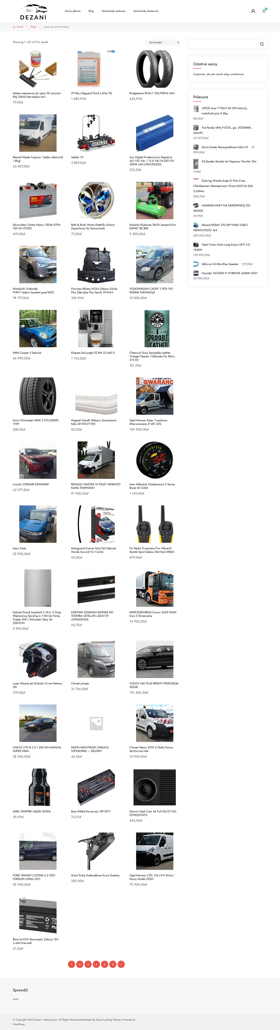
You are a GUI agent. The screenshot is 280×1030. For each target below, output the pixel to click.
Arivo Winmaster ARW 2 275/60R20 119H (35, 422)
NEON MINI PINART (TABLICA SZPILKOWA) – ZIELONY (90, 749)
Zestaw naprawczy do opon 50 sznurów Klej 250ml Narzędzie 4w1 (37, 95)
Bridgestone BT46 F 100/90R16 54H (152, 93)
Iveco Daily (19, 548)
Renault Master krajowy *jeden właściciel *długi (38, 159)
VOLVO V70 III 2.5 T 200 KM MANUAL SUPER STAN (37, 749)
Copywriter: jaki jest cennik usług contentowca (218, 74)
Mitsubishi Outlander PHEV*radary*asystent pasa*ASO (33, 290)
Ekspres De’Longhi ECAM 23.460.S (93, 353)
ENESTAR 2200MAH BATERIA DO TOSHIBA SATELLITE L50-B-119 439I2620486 (92, 616)
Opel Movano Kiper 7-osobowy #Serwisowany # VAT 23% (148, 422)
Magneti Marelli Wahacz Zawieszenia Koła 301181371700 (94, 422)
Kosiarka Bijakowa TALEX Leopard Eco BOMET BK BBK (152, 226)
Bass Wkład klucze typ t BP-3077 (91, 811)
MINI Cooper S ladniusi (27, 353)
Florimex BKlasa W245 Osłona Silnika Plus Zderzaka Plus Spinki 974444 (94, 290)
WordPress (18, 1024)
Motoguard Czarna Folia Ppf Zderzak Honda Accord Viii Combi (93, 550)
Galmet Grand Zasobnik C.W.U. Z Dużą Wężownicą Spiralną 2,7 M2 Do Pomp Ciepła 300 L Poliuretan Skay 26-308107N (37, 617)
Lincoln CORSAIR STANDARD (31, 484)
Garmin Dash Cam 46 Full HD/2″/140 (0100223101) (152, 813)
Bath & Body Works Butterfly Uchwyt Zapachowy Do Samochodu (93, 226)
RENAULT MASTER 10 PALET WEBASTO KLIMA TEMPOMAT (95, 486)
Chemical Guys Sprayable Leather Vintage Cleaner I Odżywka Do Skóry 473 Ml (152, 356)
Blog (91, 11)
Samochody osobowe (113, 11)
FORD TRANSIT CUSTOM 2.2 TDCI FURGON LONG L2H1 (34, 877)
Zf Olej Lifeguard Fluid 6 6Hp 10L (91, 93)
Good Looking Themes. (109, 1020)
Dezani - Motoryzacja (45, 1020)
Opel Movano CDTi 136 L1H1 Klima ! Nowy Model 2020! (151, 877)
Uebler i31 (77, 157)
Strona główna (73, 11)
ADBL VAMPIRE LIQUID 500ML (32, 811)
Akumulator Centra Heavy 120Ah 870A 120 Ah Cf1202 (36, 226)
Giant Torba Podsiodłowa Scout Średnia (95, 875)
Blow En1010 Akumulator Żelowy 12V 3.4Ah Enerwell (35, 941)
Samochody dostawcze (145, 11)
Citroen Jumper (80, 683)
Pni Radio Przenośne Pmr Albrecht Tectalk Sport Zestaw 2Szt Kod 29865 (151, 550)
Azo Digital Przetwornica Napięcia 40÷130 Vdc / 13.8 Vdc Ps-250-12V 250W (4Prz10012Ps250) (151, 160)
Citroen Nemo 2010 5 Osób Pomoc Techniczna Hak (151, 749)
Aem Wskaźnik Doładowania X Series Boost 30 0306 (152, 486)
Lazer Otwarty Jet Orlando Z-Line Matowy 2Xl (37, 685)
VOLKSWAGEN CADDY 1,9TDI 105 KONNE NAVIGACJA (151, 290)
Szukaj (261, 43)
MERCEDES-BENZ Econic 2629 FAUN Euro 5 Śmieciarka (152, 614)
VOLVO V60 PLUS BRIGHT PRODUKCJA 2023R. (154, 685)
